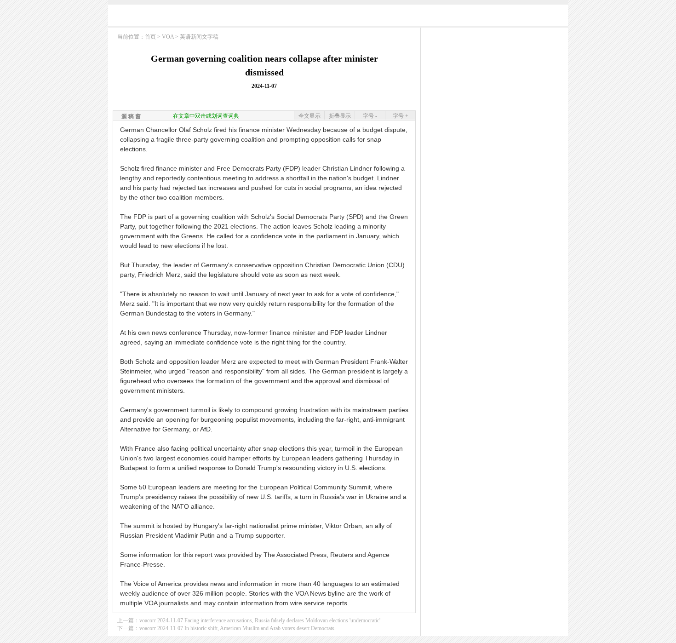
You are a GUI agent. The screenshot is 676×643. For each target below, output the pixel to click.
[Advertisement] (338, 17)
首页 (150, 37)
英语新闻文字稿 (199, 37)
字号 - (370, 116)
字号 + (400, 116)
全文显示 (309, 116)
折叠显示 (339, 116)
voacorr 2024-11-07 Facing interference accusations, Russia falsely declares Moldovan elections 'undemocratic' (259, 620)
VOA (168, 37)
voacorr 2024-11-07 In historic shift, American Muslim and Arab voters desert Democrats (236, 628)
